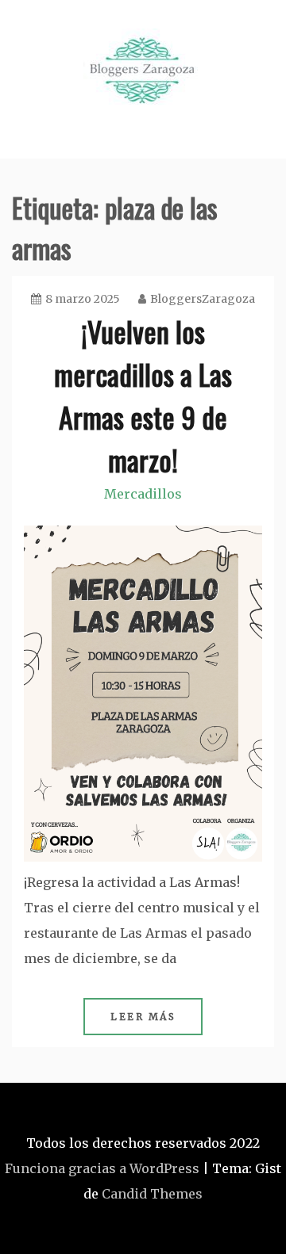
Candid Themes (152, 1194)
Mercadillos (143, 494)
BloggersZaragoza (202, 299)
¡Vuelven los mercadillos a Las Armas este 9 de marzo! (143, 395)
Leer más (143, 1017)
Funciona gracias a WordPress (102, 1168)
